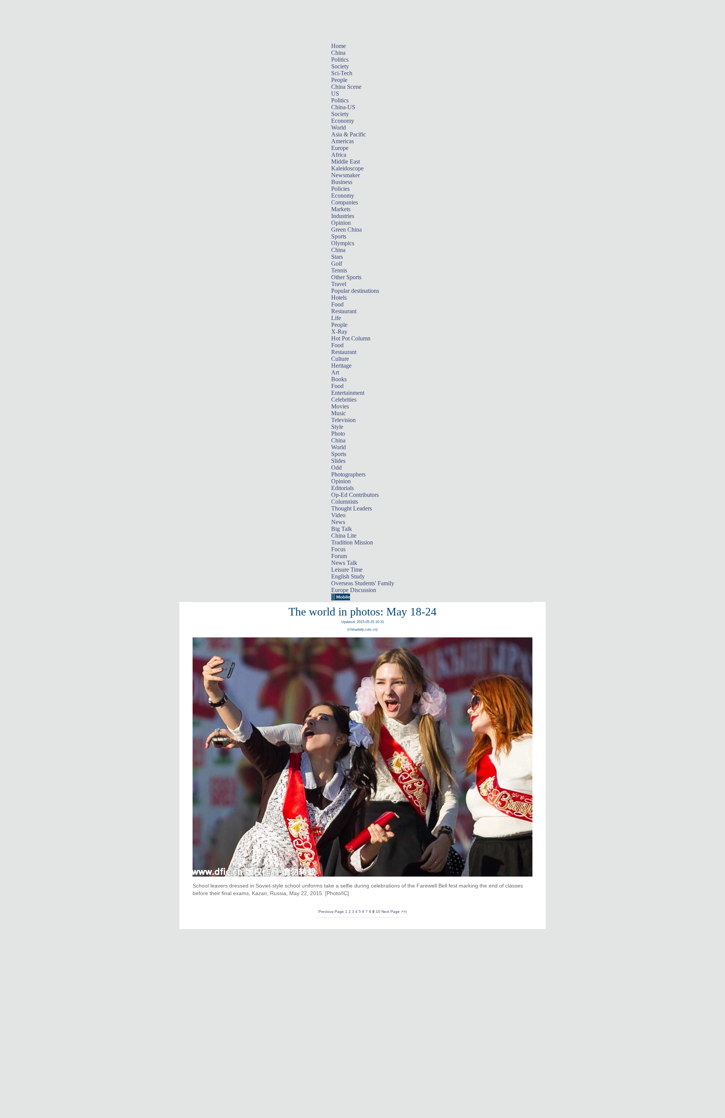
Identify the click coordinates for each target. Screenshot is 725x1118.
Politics (340, 59)
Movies (340, 406)
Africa (338, 155)
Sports (338, 236)
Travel (338, 284)
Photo (338, 433)
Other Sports (346, 277)
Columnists (344, 501)
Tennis (339, 270)
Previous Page (331, 911)
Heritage (341, 365)
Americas (342, 141)
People (339, 80)
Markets (340, 209)
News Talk (344, 563)
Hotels (339, 297)
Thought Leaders (351, 508)
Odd (336, 467)
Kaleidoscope (347, 168)
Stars (337, 257)
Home (338, 46)
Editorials (342, 488)
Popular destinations (355, 291)
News (338, 522)
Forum (339, 556)
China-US (343, 107)
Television (343, 420)
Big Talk (341, 529)
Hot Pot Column (350, 338)
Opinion (341, 223)
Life (336, 318)
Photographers (348, 474)
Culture (340, 359)
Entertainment (347, 393)
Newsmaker (345, 175)
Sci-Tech (341, 73)
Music (338, 413)
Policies (340, 189)
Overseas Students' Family (362, 583)
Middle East (345, 161)
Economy (342, 121)
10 (378, 911)
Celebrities (343, 399)
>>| (404, 911)
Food (337, 304)
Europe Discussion (353, 590)
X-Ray (339, 331)
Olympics (342, 243)
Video (338, 515)
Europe (340, 148)
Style (337, 427)
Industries (342, 216)
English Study (348, 576)
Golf (336, 263)
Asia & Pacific (348, 134)
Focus (338, 549)
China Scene (346, 87)
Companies (344, 202)
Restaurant (343, 311)
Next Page (390, 911)
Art (335, 372)
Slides (338, 461)
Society (340, 66)
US (335, 93)
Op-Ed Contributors (355, 495)
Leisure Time (346, 569)
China (338, 52)
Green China (346, 229)
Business (341, 182)
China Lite (343, 535)
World (338, 127)
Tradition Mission (352, 542)
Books (339, 379)
